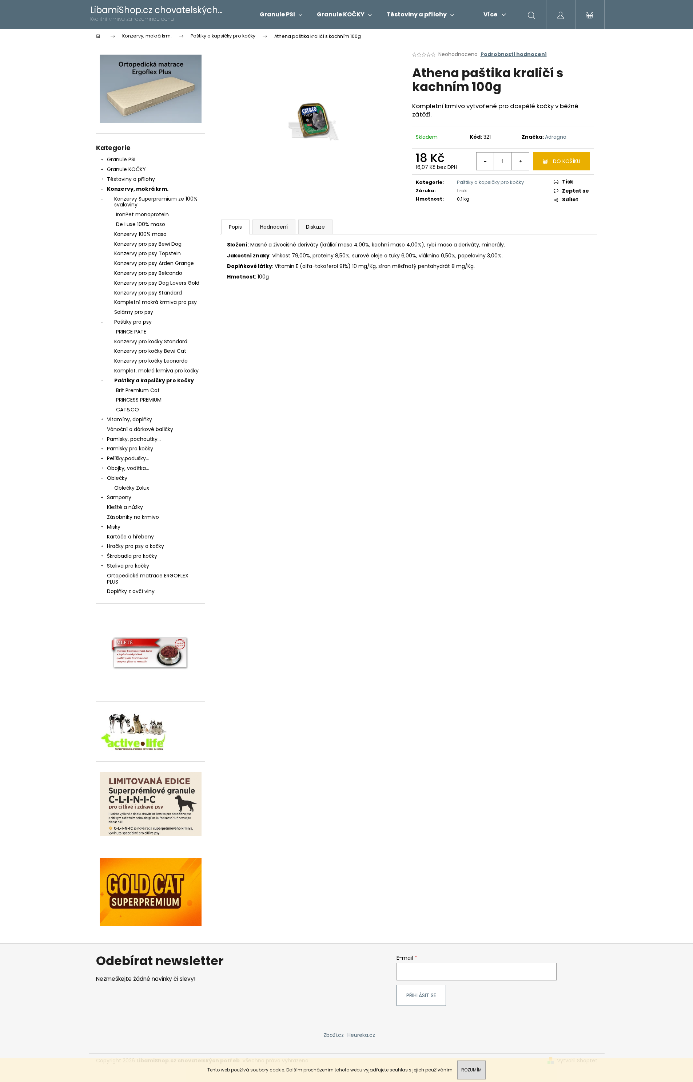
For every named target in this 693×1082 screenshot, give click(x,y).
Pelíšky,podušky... (128, 458)
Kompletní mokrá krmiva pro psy (155, 302)
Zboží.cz (333, 1035)
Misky (113, 526)
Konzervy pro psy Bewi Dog (148, 244)
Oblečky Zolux (131, 487)
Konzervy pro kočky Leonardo (151, 360)
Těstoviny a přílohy (131, 179)
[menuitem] (281, 14)
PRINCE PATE (131, 331)
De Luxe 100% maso (140, 224)
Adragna (555, 137)
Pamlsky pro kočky (130, 448)
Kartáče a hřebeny (130, 536)
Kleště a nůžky (125, 507)
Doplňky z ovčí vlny (131, 591)
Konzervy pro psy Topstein (147, 253)
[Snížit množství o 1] (485, 161)
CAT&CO (127, 409)
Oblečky (117, 478)
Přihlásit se (421, 995)
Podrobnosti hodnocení (514, 54)
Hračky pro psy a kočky (135, 546)
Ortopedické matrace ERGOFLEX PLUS (147, 578)
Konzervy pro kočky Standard (150, 341)
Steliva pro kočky (128, 565)
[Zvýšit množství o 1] (520, 161)
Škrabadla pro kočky (132, 556)
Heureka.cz (361, 1035)
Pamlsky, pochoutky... (134, 439)
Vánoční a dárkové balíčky (140, 429)
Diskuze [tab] (315, 226)
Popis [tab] (235, 226)
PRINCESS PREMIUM (139, 399)
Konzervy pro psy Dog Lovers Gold (156, 283)
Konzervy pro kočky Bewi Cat (150, 351)
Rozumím (471, 1070)
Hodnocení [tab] (274, 226)
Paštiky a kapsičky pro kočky (154, 380)
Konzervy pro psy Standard (148, 292)
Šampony (119, 497)
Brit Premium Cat (138, 390)
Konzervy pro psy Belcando (148, 273)
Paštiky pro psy (133, 321)
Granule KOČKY (126, 169)
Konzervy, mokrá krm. (137, 189)
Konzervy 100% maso (140, 234)
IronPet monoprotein (142, 214)
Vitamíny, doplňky (129, 419)
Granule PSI (121, 159)
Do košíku (566, 161)
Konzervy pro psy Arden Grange (154, 263)
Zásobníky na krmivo (133, 517)
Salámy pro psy (133, 312)
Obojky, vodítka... (128, 468)
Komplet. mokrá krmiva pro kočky (156, 370)
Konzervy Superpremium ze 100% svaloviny (156, 202)
